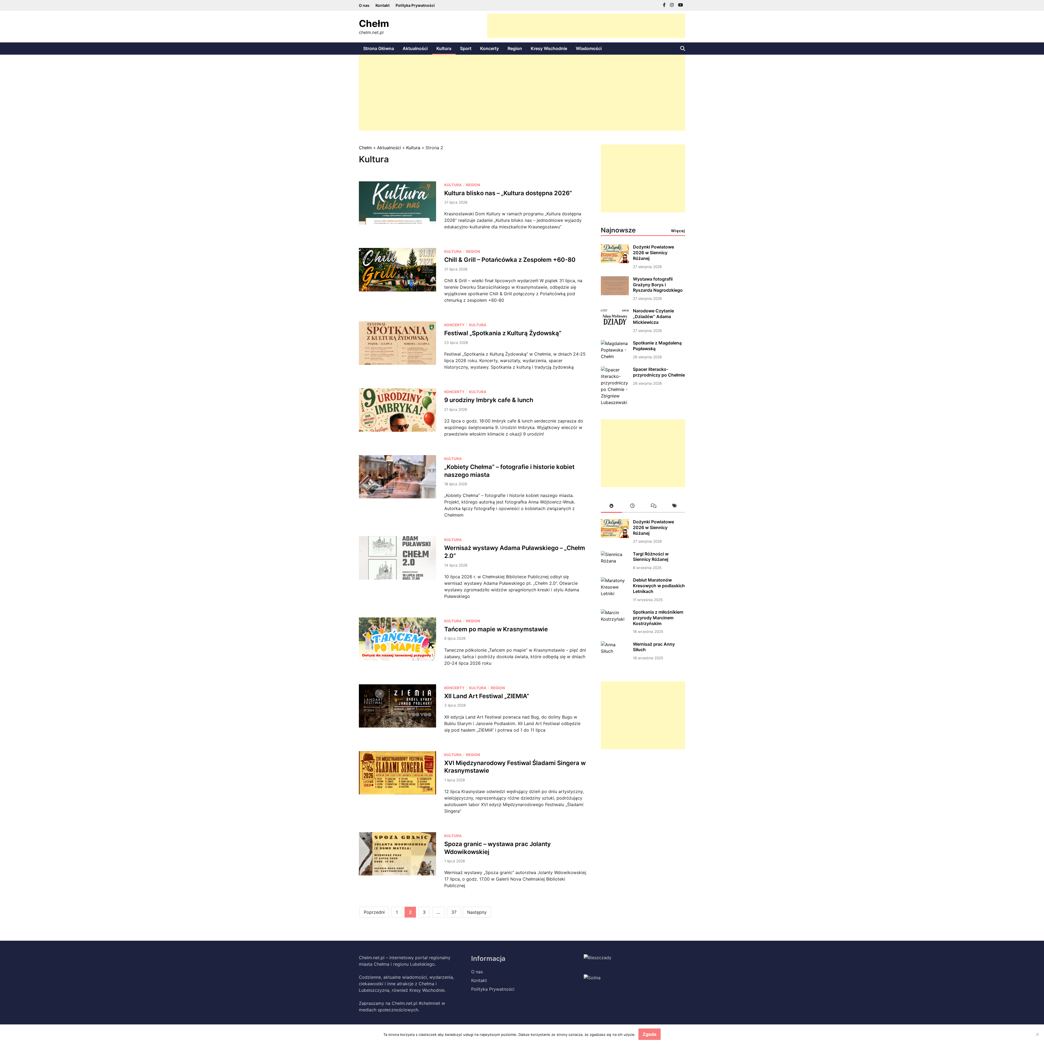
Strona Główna (378, 48)
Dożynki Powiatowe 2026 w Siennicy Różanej (653, 252)
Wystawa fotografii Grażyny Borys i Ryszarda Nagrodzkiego (658, 284)
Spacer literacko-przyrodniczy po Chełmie (659, 372)
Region (515, 48)
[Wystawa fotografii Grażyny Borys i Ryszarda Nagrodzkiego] (615, 293)
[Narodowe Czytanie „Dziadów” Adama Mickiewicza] (615, 325)
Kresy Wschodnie (549, 48)
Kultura (443, 48)
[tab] (611, 507)
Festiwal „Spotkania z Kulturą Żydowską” (502, 333)
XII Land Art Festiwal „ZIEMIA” (486, 696)
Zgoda (649, 1034)
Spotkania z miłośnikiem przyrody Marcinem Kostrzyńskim (658, 617)
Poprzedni (374, 912)
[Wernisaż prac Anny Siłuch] (615, 651)
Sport (465, 48)
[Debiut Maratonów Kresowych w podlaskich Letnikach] (615, 593)
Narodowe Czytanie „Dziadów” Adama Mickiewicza (653, 316)
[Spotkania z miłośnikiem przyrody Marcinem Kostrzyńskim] (615, 619)
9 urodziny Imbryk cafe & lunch (488, 399)
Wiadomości (589, 48)
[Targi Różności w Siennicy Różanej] (615, 561)
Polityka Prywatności (415, 5)
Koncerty (489, 48)
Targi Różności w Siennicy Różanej (651, 556)
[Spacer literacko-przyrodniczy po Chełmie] (615, 402)
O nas (364, 5)
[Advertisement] (586, 26)
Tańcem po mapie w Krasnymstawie (496, 629)
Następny (477, 912)
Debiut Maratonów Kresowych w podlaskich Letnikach (659, 585)
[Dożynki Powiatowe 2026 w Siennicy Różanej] (615, 261)
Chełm (374, 23)
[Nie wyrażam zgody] (1037, 1034)
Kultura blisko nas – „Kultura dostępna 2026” (508, 193)
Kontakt (382, 5)
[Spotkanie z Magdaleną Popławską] (615, 356)
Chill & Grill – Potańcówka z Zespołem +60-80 (510, 259)
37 (453, 912)
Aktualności (415, 48)
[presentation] (611, 507)
